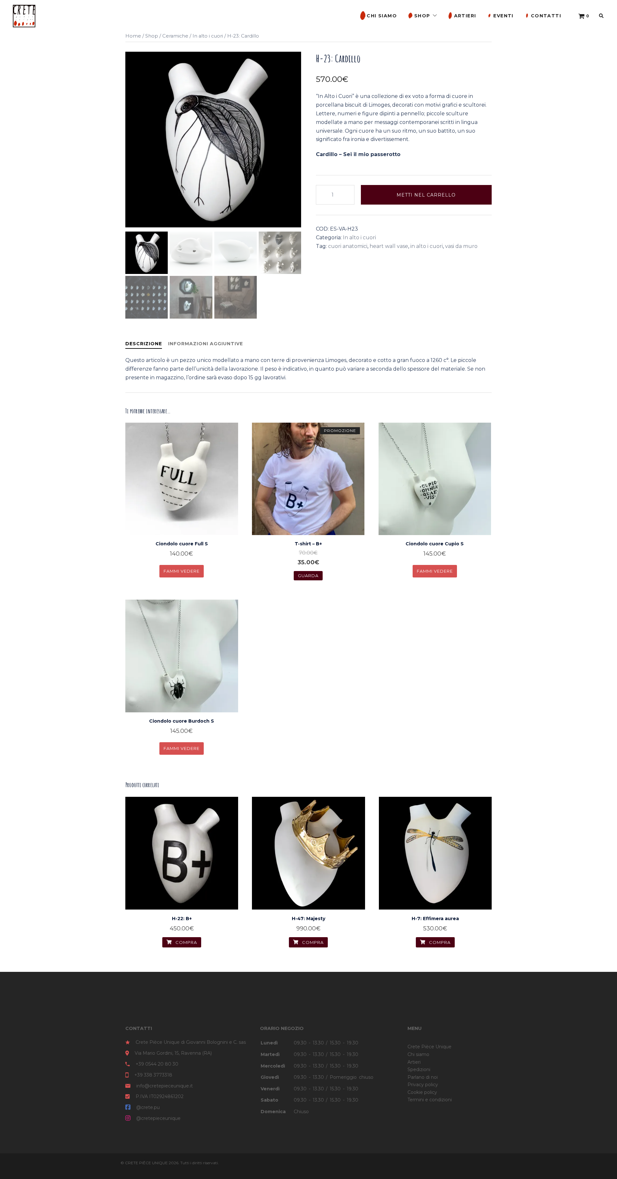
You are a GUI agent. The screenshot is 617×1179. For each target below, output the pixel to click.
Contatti (546, 16)
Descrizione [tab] (143, 344)
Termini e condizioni (429, 1100)
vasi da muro (461, 246)
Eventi (503, 16)
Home (133, 36)
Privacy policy (422, 1084)
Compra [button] (185, 567)
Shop (422, 16)
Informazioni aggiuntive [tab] (205, 344)
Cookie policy (422, 1092)
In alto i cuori (207, 36)
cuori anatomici (347, 246)
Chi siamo (382, 16)
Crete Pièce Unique (429, 1047)
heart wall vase (389, 246)
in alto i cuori (426, 246)
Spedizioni (418, 1069)
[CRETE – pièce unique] (24, 16)
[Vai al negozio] (581, 16)
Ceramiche (175, 36)
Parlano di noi (422, 1077)
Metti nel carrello (426, 195)
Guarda (308, 575)
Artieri (465, 16)
